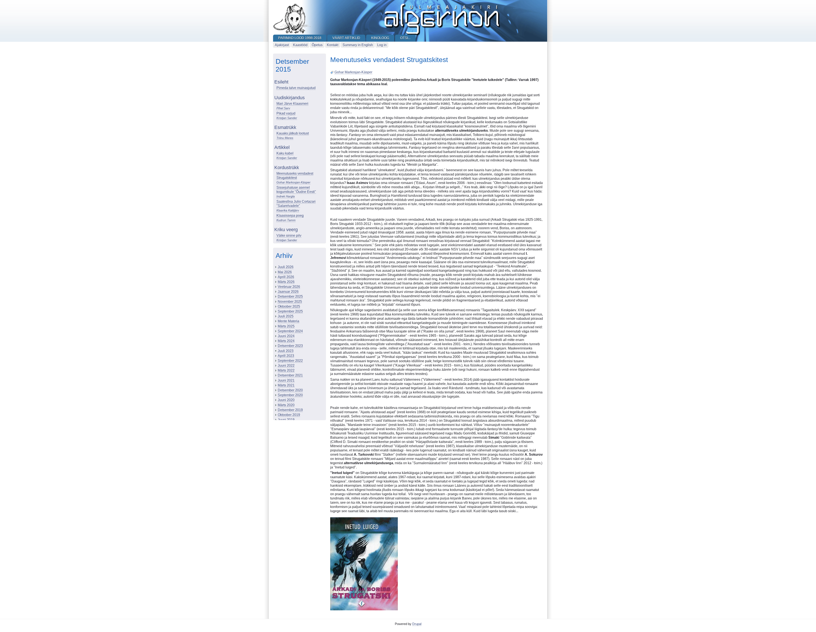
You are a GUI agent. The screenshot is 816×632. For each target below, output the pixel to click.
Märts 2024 (286, 341)
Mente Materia (288, 321)
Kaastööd (300, 45)
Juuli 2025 (285, 316)
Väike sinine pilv (288, 235)
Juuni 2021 (286, 380)
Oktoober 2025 (289, 306)
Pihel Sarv (283, 108)
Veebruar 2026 (289, 286)
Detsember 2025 (290, 296)
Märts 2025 (286, 326)
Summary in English (358, 45)
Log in (382, 45)
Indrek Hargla (285, 196)
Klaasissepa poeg (290, 215)
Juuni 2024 (286, 336)
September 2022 (290, 360)
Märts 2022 (286, 370)
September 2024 (290, 331)
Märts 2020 (286, 405)
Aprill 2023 (286, 356)
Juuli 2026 (285, 267)
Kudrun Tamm (286, 220)
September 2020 (290, 395)
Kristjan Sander (286, 118)
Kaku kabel (284, 153)
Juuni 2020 (286, 400)
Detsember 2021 (290, 375)
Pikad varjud (285, 113)
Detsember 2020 (290, 390)
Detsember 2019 (290, 410)
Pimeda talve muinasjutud (296, 88)
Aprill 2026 (286, 277)
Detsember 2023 (290, 346)
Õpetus (317, 45)
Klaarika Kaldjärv (287, 210)
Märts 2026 (286, 282)
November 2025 (290, 301)
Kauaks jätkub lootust (292, 133)
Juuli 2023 (285, 351)
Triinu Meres (284, 138)
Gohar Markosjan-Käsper (293, 182)
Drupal (416, 624)
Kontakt (332, 45)
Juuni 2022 (286, 365)
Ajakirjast (282, 45)
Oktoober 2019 (289, 415)
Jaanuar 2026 (288, 291)
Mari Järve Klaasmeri (292, 103)
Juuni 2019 (286, 419)
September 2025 (290, 311)
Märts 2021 (286, 385)
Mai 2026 (285, 272)
